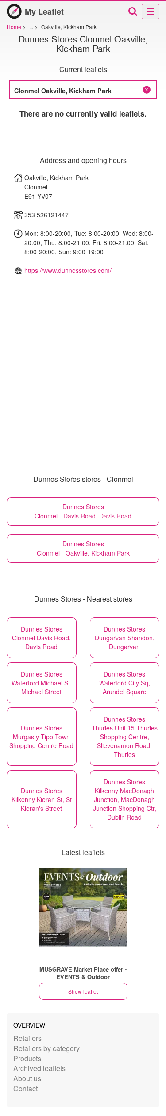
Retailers (27, 1038)
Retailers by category (46, 1048)
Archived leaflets (39, 1068)
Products (27, 1058)
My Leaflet (44, 11)
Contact (25, 1088)
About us (27, 1078)
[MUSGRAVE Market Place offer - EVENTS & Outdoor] (83, 907)
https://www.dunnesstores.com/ (68, 270)
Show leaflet (83, 991)
